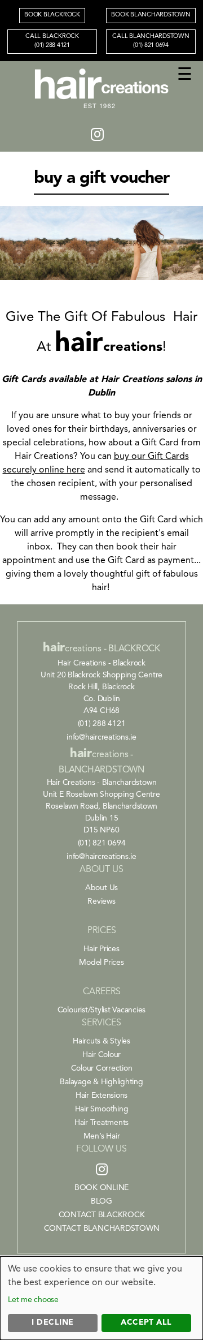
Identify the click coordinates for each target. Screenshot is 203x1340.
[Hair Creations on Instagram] (97, 135)
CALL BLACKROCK (52, 41)
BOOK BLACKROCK (52, 15)
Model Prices (101, 963)
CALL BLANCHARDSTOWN (150, 41)
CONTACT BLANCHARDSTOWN (102, 1228)
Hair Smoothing (102, 1109)
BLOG (101, 1201)
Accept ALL (146, 1322)
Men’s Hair (101, 1136)
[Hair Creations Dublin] (101, 109)
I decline (52, 1322)
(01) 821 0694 (102, 843)
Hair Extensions (101, 1096)
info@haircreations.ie (101, 737)
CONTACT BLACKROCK (102, 1215)
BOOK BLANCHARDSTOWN (150, 15)
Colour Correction (102, 1068)
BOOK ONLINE (101, 1188)
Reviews (101, 901)
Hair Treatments (101, 1123)
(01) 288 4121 (102, 724)
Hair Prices (101, 949)
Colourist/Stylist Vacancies (102, 1010)
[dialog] (101, 1298)
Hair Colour (101, 1055)
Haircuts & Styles (101, 1041)
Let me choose (33, 1300)
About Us (101, 888)
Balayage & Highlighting (101, 1082)
